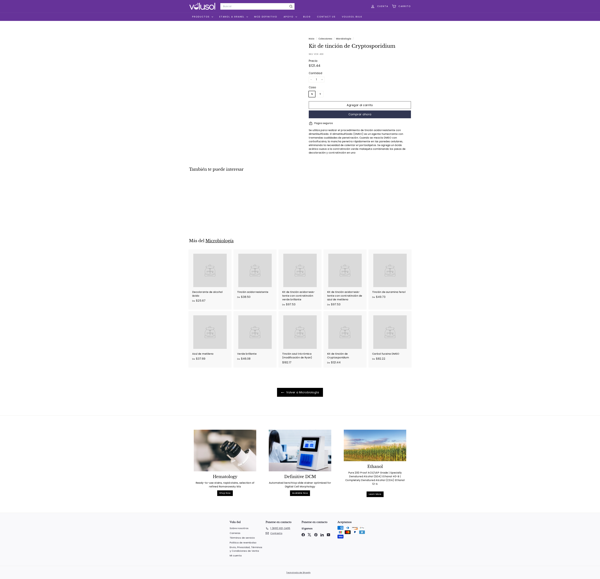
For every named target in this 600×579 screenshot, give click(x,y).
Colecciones (325, 38)
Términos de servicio (242, 537)
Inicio (312, 38)
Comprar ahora (359, 114)
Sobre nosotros (239, 528)
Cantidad (315, 73)
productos (201, 16)
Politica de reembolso (243, 542)
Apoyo (289, 16)
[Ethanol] (375, 445)
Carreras (235, 533)
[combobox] (257, 6)
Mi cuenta (236, 555)
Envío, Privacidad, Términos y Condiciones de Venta (246, 549)
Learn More (375, 494)
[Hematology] (225, 450)
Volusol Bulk (352, 16)
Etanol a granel (232, 16)
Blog (307, 16)
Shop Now (224, 493)
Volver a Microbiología (302, 392)
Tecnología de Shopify (298, 572)
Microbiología (343, 38)
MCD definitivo (265, 16)
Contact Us (326, 16)
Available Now (300, 493)
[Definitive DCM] (300, 450)
